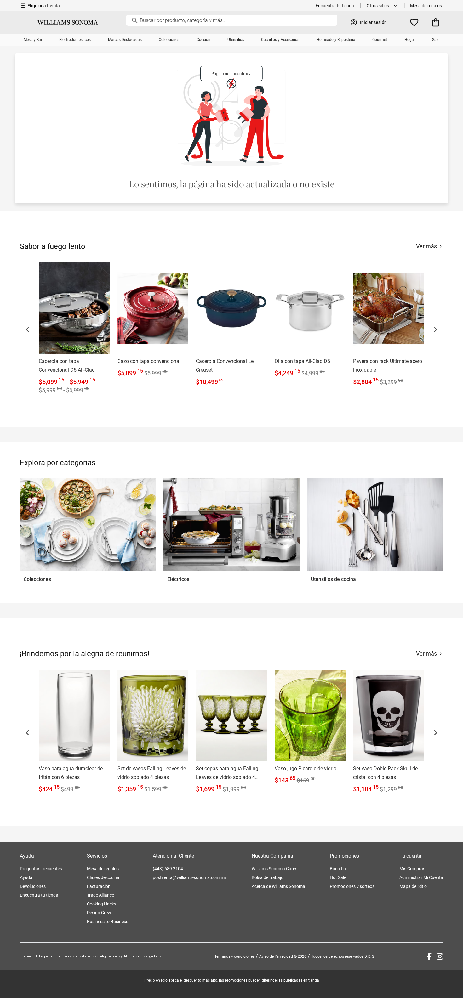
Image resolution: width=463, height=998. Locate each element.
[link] (74, 329)
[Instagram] (440, 956)
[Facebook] (429, 956)
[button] (27, 329)
